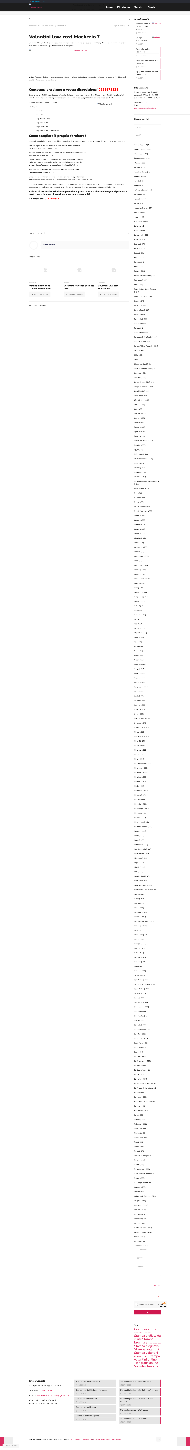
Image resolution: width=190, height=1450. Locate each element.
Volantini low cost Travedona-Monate (40, 287)
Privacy (157, 1285)
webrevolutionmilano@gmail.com (145, 108)
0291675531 (47, 2)
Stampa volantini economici (146, 1354)
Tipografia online (146, 1363)
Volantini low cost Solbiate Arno (79, 287)
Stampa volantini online (147, 1358)
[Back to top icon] (158, 1439)
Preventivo (36, 2)
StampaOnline (47, 26)
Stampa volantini (146, 1349)
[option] (147, 144)
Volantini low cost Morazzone (108, 287)
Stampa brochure (143, 1341)
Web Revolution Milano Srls (81, 1439)
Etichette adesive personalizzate (143, 1333)
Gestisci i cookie (11, 1446)
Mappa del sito (117, 1439)
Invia (148, 1312)
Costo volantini (145, 1329)
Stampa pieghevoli (147, 1346)
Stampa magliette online (154, 1343)
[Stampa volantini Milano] (35, 7)
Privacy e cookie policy (101, 1439)
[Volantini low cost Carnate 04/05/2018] (6, 1441)
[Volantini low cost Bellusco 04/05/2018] (183, 1441)
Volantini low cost (146, 1366)
